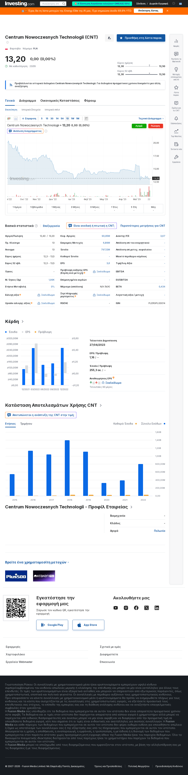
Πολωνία (159, 530)
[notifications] (174, 3)
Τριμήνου (26, 423)
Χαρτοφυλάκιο (15, 654)
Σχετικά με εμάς (110, 646)
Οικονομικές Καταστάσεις (60, 100)
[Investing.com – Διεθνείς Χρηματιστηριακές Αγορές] (19, 3)
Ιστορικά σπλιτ (52, 109)
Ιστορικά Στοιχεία (31, 109)
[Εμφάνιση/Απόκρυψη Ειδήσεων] (86, 119)
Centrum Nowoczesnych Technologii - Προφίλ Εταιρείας (66, 506)
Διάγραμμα (27, 100)
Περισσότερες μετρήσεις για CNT (142, 225)
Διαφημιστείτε (109, 654)
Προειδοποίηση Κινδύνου (169, 766)
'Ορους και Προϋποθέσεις (108, 766)
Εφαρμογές (13, 646)
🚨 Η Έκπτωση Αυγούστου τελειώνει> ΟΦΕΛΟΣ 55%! (102, 3)
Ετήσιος (10, 423)
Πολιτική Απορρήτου (138, 766)
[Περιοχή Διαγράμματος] (16, 119)
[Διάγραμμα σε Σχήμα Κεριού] (9, 119)
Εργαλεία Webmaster (19, 661)
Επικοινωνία (107, 661)
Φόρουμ (90, 100)
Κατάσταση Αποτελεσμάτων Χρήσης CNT (51, 405)
